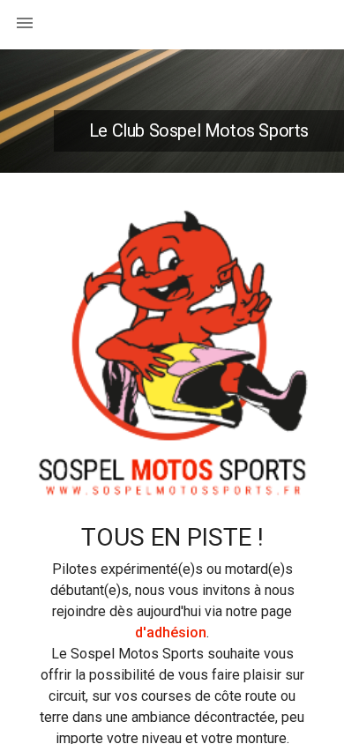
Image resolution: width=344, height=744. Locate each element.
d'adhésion (170, 632)
